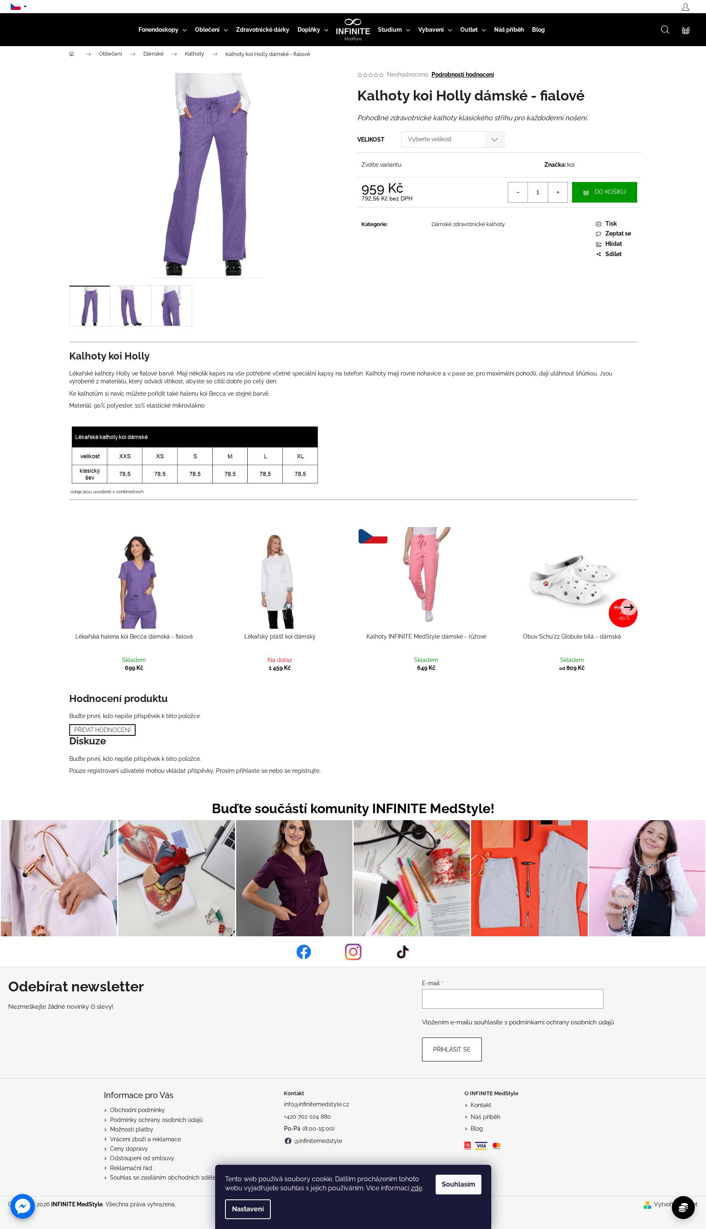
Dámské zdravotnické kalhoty (468, 224)
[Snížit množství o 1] (518, 192)
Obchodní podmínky (137, 1110)
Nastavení (248, 1209)
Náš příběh (485, 1117)
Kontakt (481, 1105)
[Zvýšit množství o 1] (558, 192)
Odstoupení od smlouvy (142, 1158)
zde (416, 1188)
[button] (22, 1206)
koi (571, 164)
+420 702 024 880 (307, 1116)
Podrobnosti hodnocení (463, 74)
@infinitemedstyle (318, 1141)
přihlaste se (251, 770)
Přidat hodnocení (102, 730)
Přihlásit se (452, 1049)
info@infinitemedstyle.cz (316, 1104)
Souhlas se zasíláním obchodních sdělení (165, 1177)
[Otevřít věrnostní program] (683, 1207)
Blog (477, 1128)
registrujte (305, 770)
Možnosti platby (131, 1129)
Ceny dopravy (129, 1148)
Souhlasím (458, 1184)
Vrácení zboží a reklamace (145, 1139)
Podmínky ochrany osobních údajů (156, 1120)
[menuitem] (162, 30)
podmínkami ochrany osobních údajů (561, 1022)
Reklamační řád (131, 1168)
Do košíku (610, 192)
